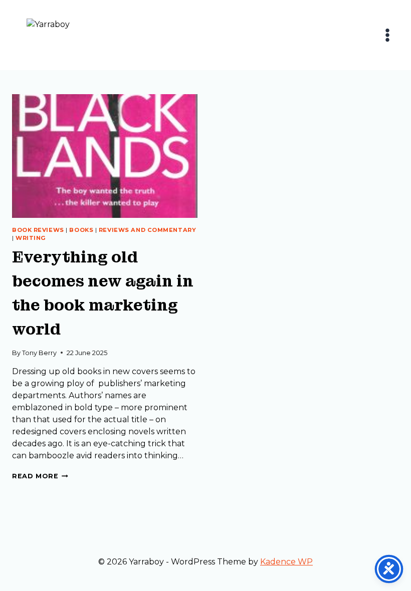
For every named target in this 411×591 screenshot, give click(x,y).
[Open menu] (387, 35)
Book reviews (38, 229)
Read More (40, 476)
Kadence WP (286, 561)
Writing (31, 237)
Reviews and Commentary (147, 229)
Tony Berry (39, 353)
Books (81, 229)
